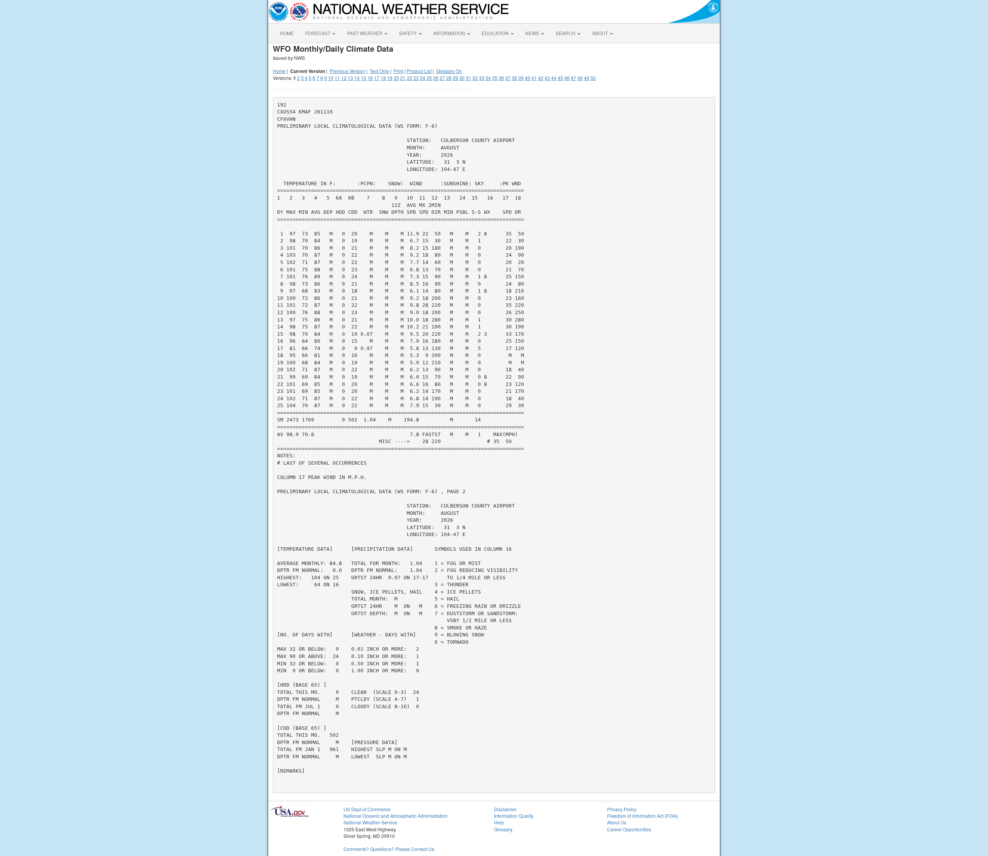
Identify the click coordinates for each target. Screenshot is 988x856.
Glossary (503, 829)
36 (501, 77)
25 (429, 77)
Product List (419, 71)
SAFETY (408, 33)
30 (462, 77)
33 (481, 77)
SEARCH (566, 33)
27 (442, 77)
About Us (616, 822)
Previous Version (347, 71)
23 (416, 77)
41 (534, 77)
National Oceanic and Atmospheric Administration (395, 815)
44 (554, 77)
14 (357, 77)
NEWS (532, 33)
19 (389, 77)
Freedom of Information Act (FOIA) (642, 815)
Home (279, 71)
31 (468, 77)
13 (350, 77)
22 (409, 77)
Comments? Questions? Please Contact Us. (389, 849)
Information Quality (513, 815)
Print (398, 71)
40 (527, 77)
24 (422, 77)
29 (455, 77)
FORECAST (318, 33)
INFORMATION (449, 33)
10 (330, 77)
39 (521, 77)
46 (567, 77)
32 (475, 77)
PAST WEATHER (365, 33)
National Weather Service (370, 822)
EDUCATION (496, 33)
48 (580, 77)
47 (573, 77)
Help (499, 822)
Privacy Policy (621, 809)
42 (540, 77)
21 (403, 77)
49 (586, 77)
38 (514, 77)
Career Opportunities (629, 829)
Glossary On (449, 71)
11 (337, 77)
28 (449, 77)
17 (376, 77)
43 (547, 77)
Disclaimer (505, 809)
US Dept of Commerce (367, 809)
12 (344, 77)
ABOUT (600, 33)
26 (435, 77)
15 (363, 77)
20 (396, 77)
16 (370, 77)
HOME (287, 33)
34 (488, 77)
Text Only (379, 71)
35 (494, 77)
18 (383, 77)
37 (508, 77)
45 (560, 77)
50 (593, 77)
